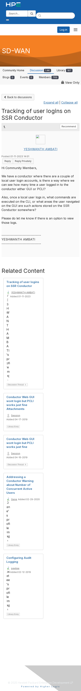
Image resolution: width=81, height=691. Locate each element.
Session (15, 415)
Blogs (8, 77)
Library (64, 70)
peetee (15, 568)
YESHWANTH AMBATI (40, 149)
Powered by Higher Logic (40, 686)
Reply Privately (23, 161)
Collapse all (69, 102)
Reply (8, 161)
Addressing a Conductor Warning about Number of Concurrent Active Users (20, 485)
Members (48, 77)
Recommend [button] (69, 126)
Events (26, 77)
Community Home (13, 70)
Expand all (51, 102)
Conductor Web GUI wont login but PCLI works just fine (20, 443)
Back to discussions (19, 97)
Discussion (40, 70)
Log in (63, 29)
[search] (32, 13)
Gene (14, 499)
